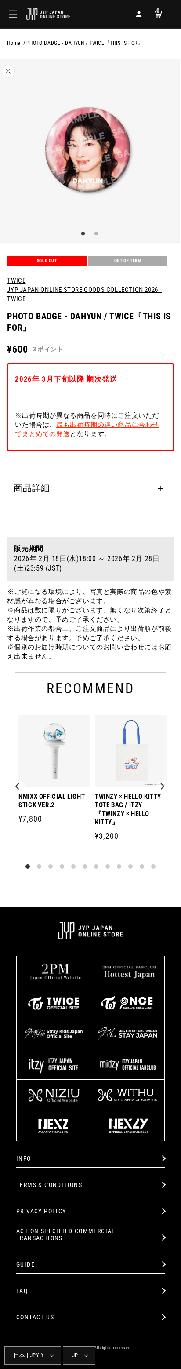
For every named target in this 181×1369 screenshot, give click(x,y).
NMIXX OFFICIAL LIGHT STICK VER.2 (51, 801)
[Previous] (18, 787)
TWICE (16, 280)
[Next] (162, 787)
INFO (23, 1158)
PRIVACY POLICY (41, 1211)
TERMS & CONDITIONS (49, 1184)
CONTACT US (35, 1317)
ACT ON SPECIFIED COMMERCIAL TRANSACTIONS (66, 1234)
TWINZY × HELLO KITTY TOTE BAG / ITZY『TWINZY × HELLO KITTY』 (128, 809)
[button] (13, 14)
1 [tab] (81, 233)
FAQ (22, 1290)
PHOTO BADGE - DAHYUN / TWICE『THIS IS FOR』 (84, 43)
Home (13, 43)
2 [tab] (94, 233)
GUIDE (25, 1264)
